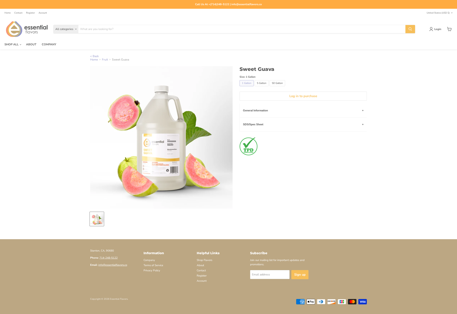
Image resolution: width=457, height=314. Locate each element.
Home (7, 13)
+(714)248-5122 (219, 4)
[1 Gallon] (247, 87)
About (200, 265)
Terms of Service (153, 265)
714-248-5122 (108, 258)
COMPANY (49, 44)
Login (437, 29)
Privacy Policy (152, 270)
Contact (18, 13)
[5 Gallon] (262, 87)
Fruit (105, 59)
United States (438, 12)
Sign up (300, 274)
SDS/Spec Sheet (253, 124)
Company (149, 260)
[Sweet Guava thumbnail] (97, 219)
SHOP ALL (11, 44)
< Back (94, 56)
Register (30, 13)
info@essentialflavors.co (246, 4)
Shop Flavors (204, 260)
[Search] (410, 29)
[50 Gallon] (278, 87)
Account (43, 13)
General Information (255, 110)
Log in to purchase (303, 96)
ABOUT (31, 44)
